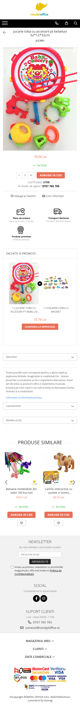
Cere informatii (54, 196)
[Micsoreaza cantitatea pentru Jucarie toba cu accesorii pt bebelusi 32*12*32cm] (19, 175)
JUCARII (40, 40)
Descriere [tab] (11, 357)
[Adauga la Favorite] (21, 523)
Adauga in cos (51, 175)
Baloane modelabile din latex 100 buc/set (21, 490)
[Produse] (5, 24)
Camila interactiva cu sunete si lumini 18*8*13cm (58, 490)
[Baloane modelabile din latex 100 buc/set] (21, 468)
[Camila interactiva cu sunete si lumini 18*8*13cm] (58, 468)
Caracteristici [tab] (13, 406)
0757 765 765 (42, 622)
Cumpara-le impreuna (40, 326)
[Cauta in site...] (75, 23)
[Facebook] (36, 598)
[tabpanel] (40, 99)
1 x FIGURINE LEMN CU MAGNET (56, 309)
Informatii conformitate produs (24, 397)
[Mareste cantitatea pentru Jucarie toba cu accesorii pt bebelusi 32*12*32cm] (31, 175)
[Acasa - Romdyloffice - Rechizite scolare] (40, 9)
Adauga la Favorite (24, 196)
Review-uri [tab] (14, 420)
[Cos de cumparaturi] (66, 23)
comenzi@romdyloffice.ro (42, 628)
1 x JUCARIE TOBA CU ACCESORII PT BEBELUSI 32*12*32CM (23, 309)
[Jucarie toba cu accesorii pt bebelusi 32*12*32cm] (40, 99)
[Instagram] (43, 598)
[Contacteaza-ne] (56, 23)
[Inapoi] (3, 32)
